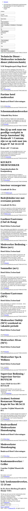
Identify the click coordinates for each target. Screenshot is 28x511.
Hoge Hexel (7, 89)
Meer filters (3, 51)
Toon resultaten (4, 22)
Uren (2, 25)
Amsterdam (8, 157)
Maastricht (6, 419)
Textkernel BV (11, 508)
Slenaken (6, 239)
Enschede (6, 124)
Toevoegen (19, 25)
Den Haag (7, 106)
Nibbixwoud (9, 192)
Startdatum (7, 25)
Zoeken (2, 505)
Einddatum (13, 25)
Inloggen (6, 2)
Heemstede (7, 180)
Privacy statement (5, 507)
